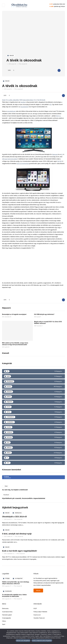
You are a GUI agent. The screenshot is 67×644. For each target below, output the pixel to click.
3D (51, 104)
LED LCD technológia (23, 163)
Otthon (4, 621)
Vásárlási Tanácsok (39, 618)
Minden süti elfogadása (23, 640)
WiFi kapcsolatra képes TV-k (28, 100)
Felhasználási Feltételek (40, 611)
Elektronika (5, 608)
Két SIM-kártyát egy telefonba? (44, 314)
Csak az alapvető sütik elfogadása (41, 640)
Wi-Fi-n (58, 116)
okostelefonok (11, 111)
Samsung (54, 154)
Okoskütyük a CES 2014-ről (14, 516)
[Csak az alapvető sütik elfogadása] (65, 636)
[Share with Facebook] (59, 70)
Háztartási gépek (7, 615)
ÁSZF (35, 608)
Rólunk (38, 590)
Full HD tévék (41, 100)
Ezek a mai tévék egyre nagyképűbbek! (19, 551)
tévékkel (23, 102)
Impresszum (37, 615)
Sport (3, 624)
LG (62, 154)
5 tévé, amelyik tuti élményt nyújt (16, 534)
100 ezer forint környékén (9, 159)
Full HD (59, 161)
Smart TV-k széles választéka (10, 100)
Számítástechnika (7, 611)
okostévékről (24, 106)
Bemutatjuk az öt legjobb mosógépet (14, 314)
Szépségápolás (6, 618)
